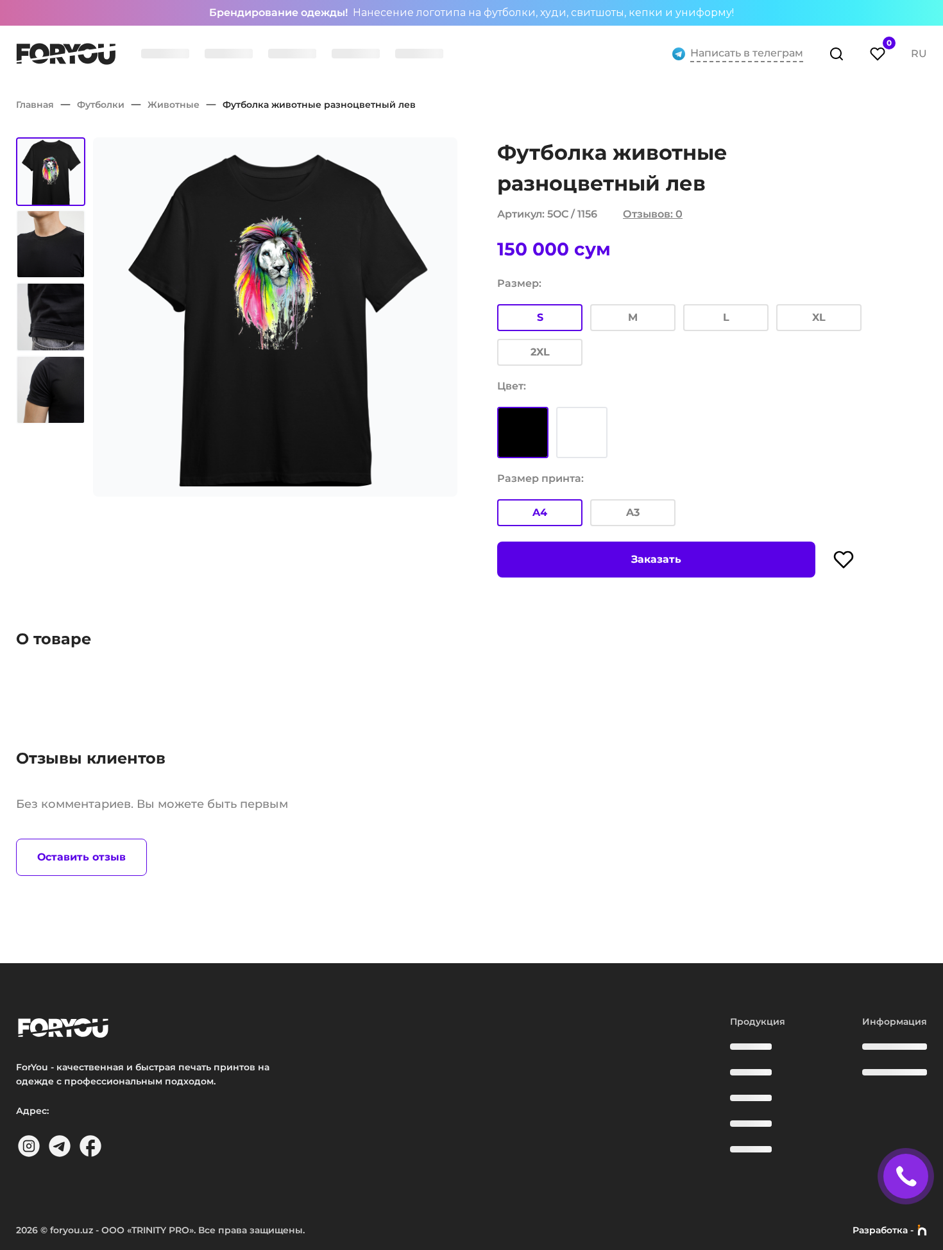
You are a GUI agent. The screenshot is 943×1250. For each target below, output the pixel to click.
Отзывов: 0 (653, 214)
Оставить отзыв (81, 857)
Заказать (656, 559)
